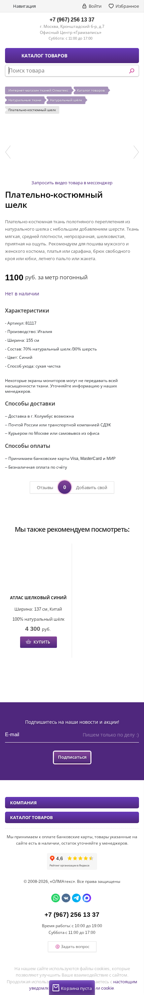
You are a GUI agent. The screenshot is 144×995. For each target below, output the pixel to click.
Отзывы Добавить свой (72, 487)
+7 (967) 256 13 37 (72, 19)
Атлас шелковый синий (38, 598)
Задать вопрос (75, 946)
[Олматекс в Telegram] (76, 898)
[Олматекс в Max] (86, 898)
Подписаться (72, 757)
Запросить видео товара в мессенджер (72, 183)
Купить (41, 642)
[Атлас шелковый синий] (38, 570)
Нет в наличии (22, 293)
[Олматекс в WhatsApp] (55, 898)
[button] (8, 152)
